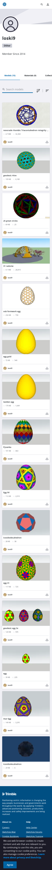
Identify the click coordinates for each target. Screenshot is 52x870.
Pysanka (7, 447)
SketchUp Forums (34, 832)
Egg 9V (6, 492)
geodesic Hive (10, 175)
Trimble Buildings (10, 836)
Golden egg (8, 402)
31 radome (8, 266)
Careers (5, 827)
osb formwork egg (12, 311)
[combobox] (47, 90)
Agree (10, 864)
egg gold (7, 356)
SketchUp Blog (9, 832)
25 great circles (10, 220)
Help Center (31, 827)
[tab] (10, 75)
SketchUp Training (34, 836)
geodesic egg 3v (10, 628)
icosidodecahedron (12, 537)
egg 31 (6, 583)
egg (5, 673)
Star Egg (7, 718)
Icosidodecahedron (12, 764)
